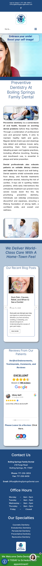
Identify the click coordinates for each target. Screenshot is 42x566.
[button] (36, 307)
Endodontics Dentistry (21, 528)
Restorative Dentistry (21, 537)
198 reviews (25, 383)
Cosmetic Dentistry (21, 525)
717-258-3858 (24, 473)
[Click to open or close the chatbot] (33, 557)
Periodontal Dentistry (21, 531)
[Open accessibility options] (4, 561)
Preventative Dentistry (21, 534)
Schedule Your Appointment (21, 73)
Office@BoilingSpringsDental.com (21, 4)
